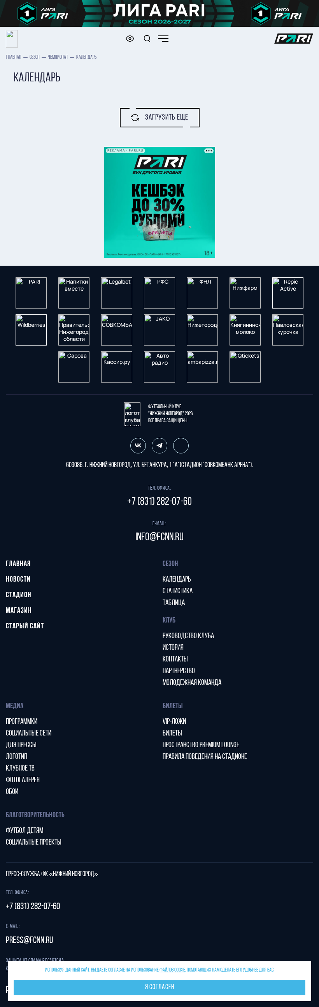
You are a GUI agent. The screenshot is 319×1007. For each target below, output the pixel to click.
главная (13, 57)
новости (18, 580)
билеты (172, 733)
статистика (178, 591)
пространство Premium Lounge (201, 745)
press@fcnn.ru (29, 940)
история (173, 648)
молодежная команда (192, 683)
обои (12, 792)
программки (21, 722)
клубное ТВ (20, 768)
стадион (19, 595)
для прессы (21, 745)
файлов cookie (172, 970)
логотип (16, 757)
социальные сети (28, 733)
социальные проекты (33, 843)
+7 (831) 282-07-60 (159, 502)
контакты (175, 659)
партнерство (179, 671)
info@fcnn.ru (159, 537)
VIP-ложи (174, 722)
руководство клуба (188, 636)
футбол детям (24, 831)
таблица (174, 603)
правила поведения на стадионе (205, 757)
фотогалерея (23, 780)
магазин (19, 611)
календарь (177, 580)
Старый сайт (25, 626)
